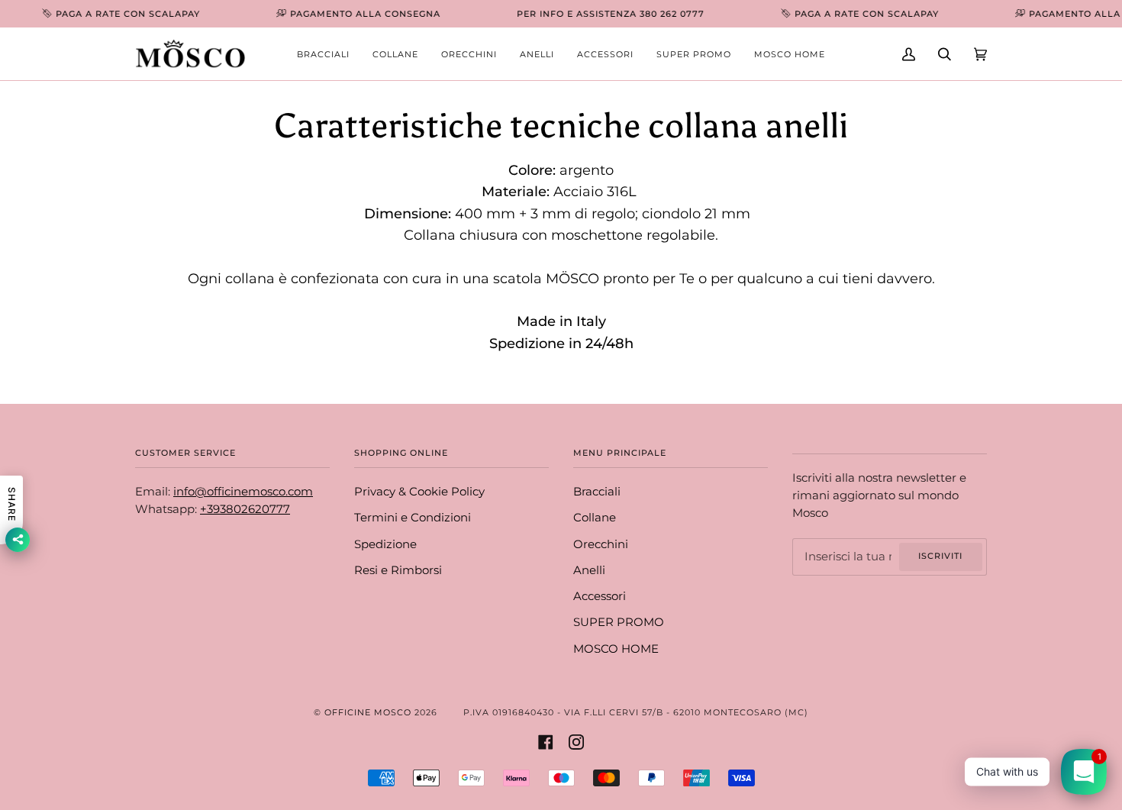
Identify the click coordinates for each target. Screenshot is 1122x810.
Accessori (599, 596)
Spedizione (385, 544)
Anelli (589, 570)
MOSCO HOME (616, 649)
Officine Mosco (367, 712)
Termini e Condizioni (412, 517)
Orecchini (600, 544)
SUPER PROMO (618, 622)
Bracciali (597, 492)
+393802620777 (245, 509)
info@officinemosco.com (243, 492)
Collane (594, 517)
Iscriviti (940, 555)
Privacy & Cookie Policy (419, 492)
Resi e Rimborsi (398, 570)
